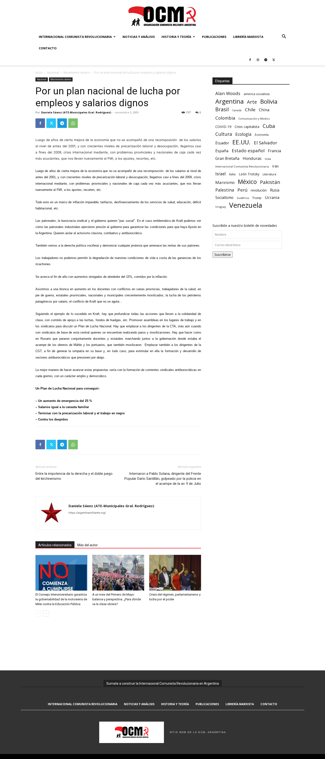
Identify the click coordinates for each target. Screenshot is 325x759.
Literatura (269, 174)
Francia (274, 150)
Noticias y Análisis (139, 37)
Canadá (236, 110)
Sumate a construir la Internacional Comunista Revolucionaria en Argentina (162, 683)
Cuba (269, 125)
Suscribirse (222, 254)
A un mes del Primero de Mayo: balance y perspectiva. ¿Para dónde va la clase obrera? (116, 599)
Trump (256, 198)
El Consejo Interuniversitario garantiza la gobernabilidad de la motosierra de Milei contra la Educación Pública (61, 599)
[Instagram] (257, 59)
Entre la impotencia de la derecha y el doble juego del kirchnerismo (74, 476)
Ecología (243, 134)
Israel (220, 173)
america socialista (257, 94)
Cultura (223, 134)
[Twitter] (273, 59)
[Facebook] (250, 59)
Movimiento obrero (77, 73)
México (247, 181)
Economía (262, 134)
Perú (242, 189)
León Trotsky (249, 174)
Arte (252, 101)
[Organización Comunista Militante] (162, 15)
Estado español (248, 150)
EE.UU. (241, 142)
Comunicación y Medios (254, 118)
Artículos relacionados (55, 545)
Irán (275, 166)
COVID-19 (223, 126)
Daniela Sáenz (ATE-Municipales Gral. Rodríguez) (76, 112)
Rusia (274, 190)
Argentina (229, 101)
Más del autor (87, 545)
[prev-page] (38, 614)
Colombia (225, 117)
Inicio (39, 73)
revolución (259, 190)
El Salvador (265, 142)
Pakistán (270, 182)
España (221, 150)
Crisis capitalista (247, 126)
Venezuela (245, 205)
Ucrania (272, 197)
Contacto (48, 48)
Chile (250, 109)
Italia (232, 174)
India (268, 159)
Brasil (222, 109)
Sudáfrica (243, 198)
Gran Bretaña (227, 158)
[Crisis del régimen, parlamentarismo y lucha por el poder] (175, 573)
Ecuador (222, 143)
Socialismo (224, 197)
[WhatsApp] (73, 123)
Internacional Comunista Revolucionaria (75, 37)
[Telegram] (265, 59)
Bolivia (268, 101)
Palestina (224, 189)
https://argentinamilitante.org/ (87, 512)
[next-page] (46, 614)
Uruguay (220, 206)
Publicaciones (214, 37)
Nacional (53, 73)
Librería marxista (248, 37)
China (264, 109)
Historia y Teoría (176, 37)
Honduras (252, 158)
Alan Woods (227, 93)
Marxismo (225, 182)
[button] (284, 37)
